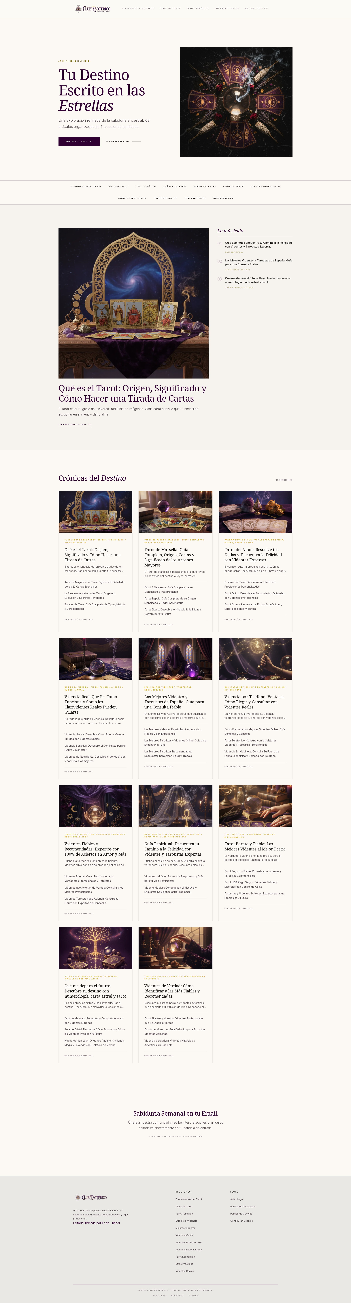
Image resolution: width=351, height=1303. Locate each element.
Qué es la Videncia (226, 8)
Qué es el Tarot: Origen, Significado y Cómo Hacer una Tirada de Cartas (93, 554)
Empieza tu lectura (79, 141)
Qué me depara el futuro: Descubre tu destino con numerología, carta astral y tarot (95, 991)
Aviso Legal (236, 1199)
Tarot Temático (197, 8)
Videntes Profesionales (189, 1242)
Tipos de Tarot (170, 8)
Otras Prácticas (184, 1263)
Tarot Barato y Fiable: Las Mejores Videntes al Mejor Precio (255, 846)
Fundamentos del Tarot (138, 8)
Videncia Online (185, 1235)
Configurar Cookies (241, 1220)
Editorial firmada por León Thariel (96, 1223)
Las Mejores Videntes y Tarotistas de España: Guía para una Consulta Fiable (174, 702)
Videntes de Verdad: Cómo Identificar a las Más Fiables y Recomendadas (172, 991)
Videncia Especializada (189, 1249)
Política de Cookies (241, 1213)
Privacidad (177, 1295)
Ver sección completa (79, 619)
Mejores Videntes (257, 8)
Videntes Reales (185, 1270)
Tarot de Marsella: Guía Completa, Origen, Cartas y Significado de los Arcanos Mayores (169, 557)
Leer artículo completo (75, 424)
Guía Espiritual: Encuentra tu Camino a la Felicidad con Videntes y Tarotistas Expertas (173, 849)
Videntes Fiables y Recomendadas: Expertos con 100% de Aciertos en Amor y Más (95, 849)
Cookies (193, 1295)
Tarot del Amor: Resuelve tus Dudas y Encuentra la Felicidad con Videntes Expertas (253, 554)
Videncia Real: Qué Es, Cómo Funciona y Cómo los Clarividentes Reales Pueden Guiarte (91, 704)
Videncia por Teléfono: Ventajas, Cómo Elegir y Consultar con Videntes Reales (254, 702)
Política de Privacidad (242, 1206)
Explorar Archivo (117, 141)
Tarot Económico (185, 1256)
